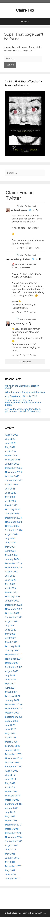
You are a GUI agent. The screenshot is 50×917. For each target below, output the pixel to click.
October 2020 (12, 712)
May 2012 (10, 870)
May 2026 (10, 447)
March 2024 (11, 555)
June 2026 (10, 443)
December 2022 (13, 605)
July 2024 (10, 538)
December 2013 (13, 866)
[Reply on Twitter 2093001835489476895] (13, 248)
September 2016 (13, 841)
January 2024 (12, 559)
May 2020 (10, 733)
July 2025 (10, 488)
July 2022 (10, 625)
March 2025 (11, 505)
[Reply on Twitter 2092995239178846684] (13, 312)
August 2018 (11, 808)
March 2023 (11, 592)
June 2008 (10, 874)
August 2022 (11, 621)
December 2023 (13, 563)
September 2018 (13, 804)
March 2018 (11, 820)
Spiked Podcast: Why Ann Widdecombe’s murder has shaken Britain (23, 402)
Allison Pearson (19, 210)
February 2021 (12, 696)
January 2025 (12, 513)
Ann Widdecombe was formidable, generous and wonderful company (23, 410)
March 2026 (11, 455)
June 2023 (10, 580)
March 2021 (11, 692)
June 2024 (10, 542)
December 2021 (13, 654)
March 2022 (11, 642)
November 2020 (13, 708)
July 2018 (10, 812)
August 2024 (11, 534)
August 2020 (11, 721)
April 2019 (10, 787)
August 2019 (11, 770)
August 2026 (11, 434)
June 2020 (10, 729)
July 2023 (10, 576)
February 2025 (12, 509)
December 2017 (13, 824)
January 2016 (12, 858)
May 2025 (10, 497)
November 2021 (13, 658)
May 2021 (10, 683)
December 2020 (13, 704)
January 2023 (12, 600)
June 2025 (10, 493)
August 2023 (11, 571)
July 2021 (10, 675)
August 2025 (11, 484)
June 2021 (10, 679)
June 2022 (10, 629)
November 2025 (13, 472)
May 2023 (10, 584)
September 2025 (13, 480)
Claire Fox (25, 10)
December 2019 (13, 754)
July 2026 (10, 439)
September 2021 (13, 667)
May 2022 (10, 634)
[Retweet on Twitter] (18, 206)
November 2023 (13, 567)
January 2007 (12, 878)
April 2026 (10, 451)
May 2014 (10, 862)
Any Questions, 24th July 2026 (21, 396)
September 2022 (13, 617)
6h (34, 210)
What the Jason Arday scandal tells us (25, 392)
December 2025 (13, 468)
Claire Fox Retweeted (28, 206)
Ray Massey (17, 323)
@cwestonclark (20, 307)
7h (36, 259)
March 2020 (11, 741)
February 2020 (12, 746)
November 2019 (13, 758)
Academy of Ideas (21, 259)
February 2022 (12, 646)
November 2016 (13, 837)
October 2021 (12, 663)
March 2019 (11, 791)
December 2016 (13, 833)
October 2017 (12, 829)
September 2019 (13, 766)
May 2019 (10, 783)
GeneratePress (39, 913)
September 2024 (14, 530)
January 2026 (12, 464)
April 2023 (10, 588)
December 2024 (13, 517)
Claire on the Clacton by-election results (22, 386)
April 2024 (10, 551)
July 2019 (10, 775)
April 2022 (10, 638)
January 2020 (12, 750)
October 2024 (12, 526)
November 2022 (13, 609)
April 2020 (10, 737)
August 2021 (11, 671)
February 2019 (12, 795)
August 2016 (11, 845)
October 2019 (12, 762)
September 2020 (14, 717)
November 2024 (13, 522)
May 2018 (10, 816)
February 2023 (12, 596)
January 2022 (12, 650)
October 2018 (12, 800)
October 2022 (12, 613)
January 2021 (12, 700)
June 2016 (10, 849)
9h (27, 324)
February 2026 (12, 459)
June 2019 (10, 779)
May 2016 (10, 853)
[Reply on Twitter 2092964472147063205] (13, 355)
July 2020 (10, 725)
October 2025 (12, 476)
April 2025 (10, 501)
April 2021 (10, 688)
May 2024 (10, 546)
